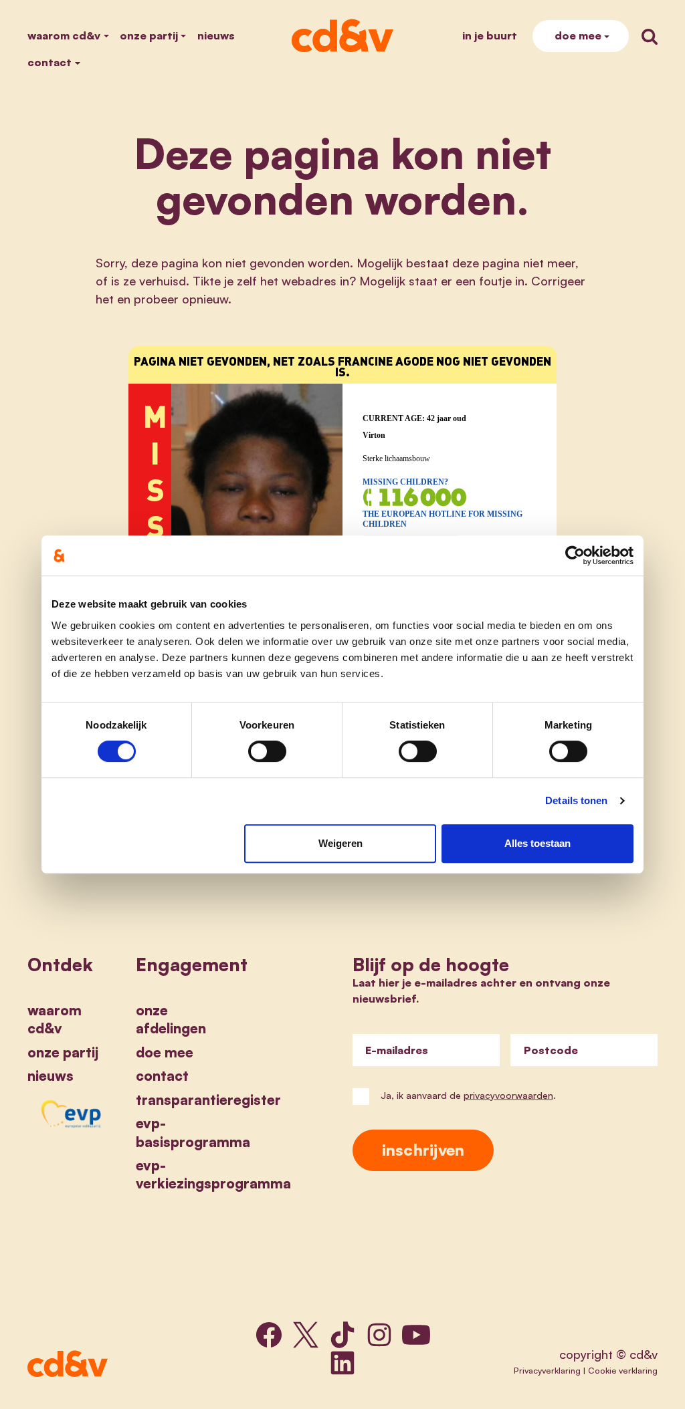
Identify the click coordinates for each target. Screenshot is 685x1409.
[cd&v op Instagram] (379, 1335)
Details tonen (576, 800)
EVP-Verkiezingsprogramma (213, 1174)
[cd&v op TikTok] (342, 1335)
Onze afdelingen (171, 1019)
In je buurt (489, 35)
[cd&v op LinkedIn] (342, 1363)
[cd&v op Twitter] (306, 1335)
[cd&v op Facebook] (269, 1335)
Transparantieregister (208, 1099)
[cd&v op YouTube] (416, 1335)
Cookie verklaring (623, 1370)
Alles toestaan (537, 843)
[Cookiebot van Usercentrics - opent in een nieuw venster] (574, 555)
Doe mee (578, 35)
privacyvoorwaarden (508, 1095)
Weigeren (340, 843)
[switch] (267, 751)
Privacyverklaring (547, 1370)
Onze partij (149, 35)
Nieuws (216, 35)
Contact (49, 62)
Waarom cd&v (63, 35)
